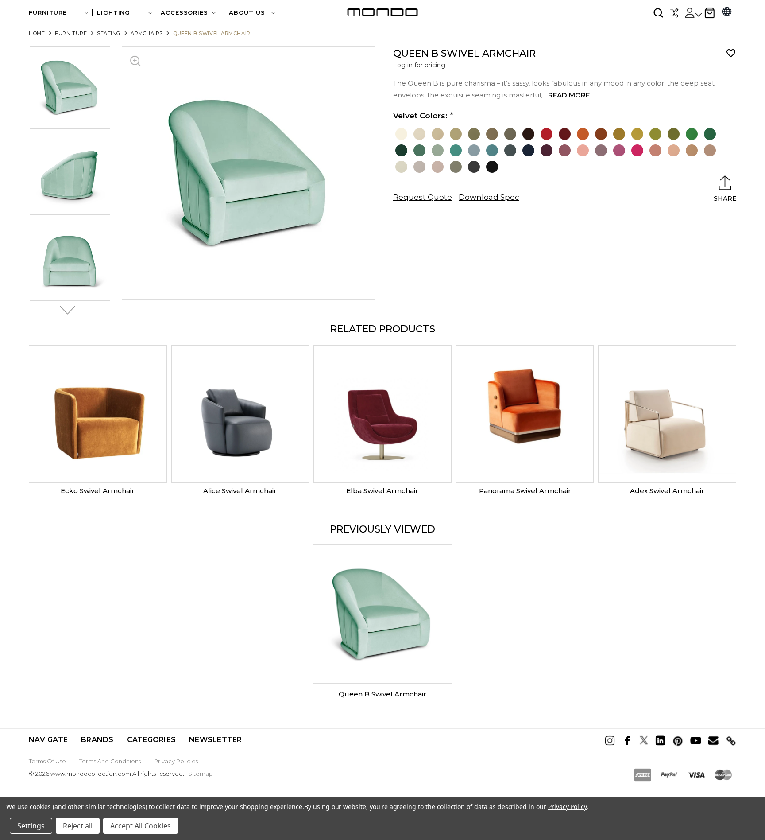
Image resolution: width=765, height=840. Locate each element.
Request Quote (422, 197)
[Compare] (674, 12)
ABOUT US (248, 12)
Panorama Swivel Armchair (525, 490)
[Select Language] (727, 12)
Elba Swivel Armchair (382, 490)
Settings (31, 826)
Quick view (98, 414)
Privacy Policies (176, 761)
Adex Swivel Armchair (667, 490)
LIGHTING (113, 12)
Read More (569, 95)
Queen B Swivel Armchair (382, 694)
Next (65, 310)
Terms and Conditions (110, 761)
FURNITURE (48, 12)
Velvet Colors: (420, 115)
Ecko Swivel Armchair (98, 490)
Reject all (78, 826)
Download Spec (489, 197)
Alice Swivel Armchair (240, 490)
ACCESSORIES (184, 12)
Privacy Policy (567, 806)
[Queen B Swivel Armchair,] (382, 614)
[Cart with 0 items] (709, 13)
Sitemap (200, 773)
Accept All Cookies (140, 826)
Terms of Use (47, 761)
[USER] (693, 13)
